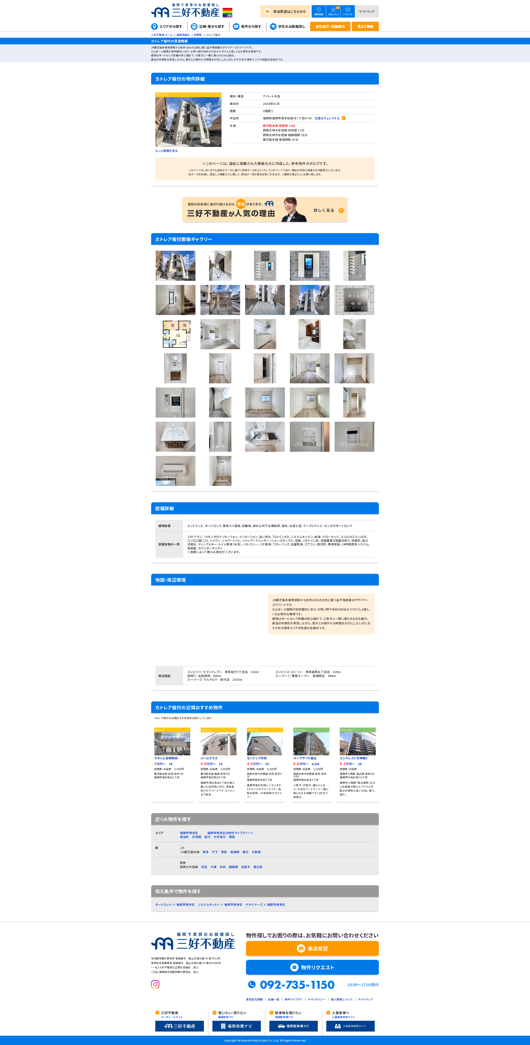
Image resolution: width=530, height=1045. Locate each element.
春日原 (258, 867)
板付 (207, 837)
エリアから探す (171, 26)
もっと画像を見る (166, 151)
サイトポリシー (317, 999)
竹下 (215, 852)
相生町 (184, 837)
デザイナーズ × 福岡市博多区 (265, 904)
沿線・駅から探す (211, 26)
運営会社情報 (254, 999)
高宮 (204, 867)
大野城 (256, 852)
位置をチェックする (327, 118)
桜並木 (245, 867)
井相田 (196, 837)
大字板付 (220, 837)
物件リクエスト (318, 967)
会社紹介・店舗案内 (330, 26)
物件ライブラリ (293, 999)
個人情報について (342, 999)
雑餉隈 (233, 867)
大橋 (214, 867)
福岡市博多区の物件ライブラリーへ (230, 833)
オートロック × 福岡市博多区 (175, 904)
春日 (245, 852)
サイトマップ (367, 11)
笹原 (224, 852)
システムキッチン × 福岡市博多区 (220, 904)
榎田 (232, 837)
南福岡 (234, 852)
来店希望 (289, 11)
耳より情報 (365, 26)
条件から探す (251, 26)
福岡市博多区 (189, 833)
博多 (206, 852)
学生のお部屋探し (291, 26)
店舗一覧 (273, 999)
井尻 (223, 867)
